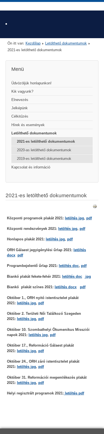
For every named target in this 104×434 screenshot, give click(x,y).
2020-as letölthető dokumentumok (44, 150)
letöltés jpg (74, 218)
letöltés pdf (74, 393)
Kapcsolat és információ (30, 167)
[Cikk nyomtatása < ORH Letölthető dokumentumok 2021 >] (95, 207)
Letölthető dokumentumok (66, 43)
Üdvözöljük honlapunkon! (31, 83)
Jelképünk (19, 108)
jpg (87, 276)
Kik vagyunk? (22, 91)
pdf (89, 218)
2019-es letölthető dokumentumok (44, 159)
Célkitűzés (19, 116)
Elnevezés (19, 100)
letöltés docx (66, 287)
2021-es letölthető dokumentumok (46, 141)
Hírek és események (28, 125)
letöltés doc (69, 266)
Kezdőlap (33, 43)
